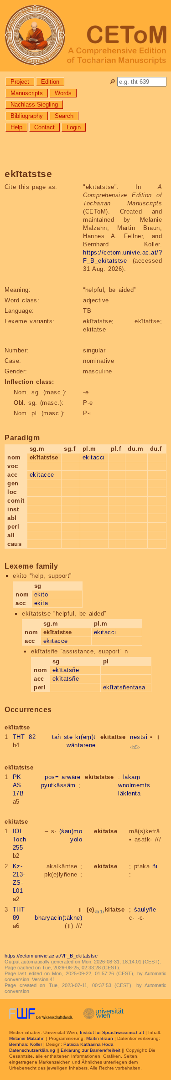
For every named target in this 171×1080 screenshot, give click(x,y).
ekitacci (94, 457)
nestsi (138, 737)
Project (19, 81)
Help (16, 127)
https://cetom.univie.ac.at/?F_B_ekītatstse (51, 955)
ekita (41, 603)
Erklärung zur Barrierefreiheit (90, 1050)
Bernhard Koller (25, 1044)
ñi (154, 866)
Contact (44, 127)
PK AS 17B (18, 785)
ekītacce (42, 474)
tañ (56, 737)
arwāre (71, 777)
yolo (76, 839)
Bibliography (26, 115)
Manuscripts (26, 93)
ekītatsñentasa (124, 687)
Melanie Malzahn (27, 1038)
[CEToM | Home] (85, 35)
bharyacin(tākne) (58, 917)
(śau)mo (71, 831)
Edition (50, 81)
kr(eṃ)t (85, 737)
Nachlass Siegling (34, 104)
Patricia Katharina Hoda (88, 1044)
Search (64, 115)
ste (68, 737)
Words (63, 93)
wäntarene (81, 745)
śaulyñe (145, 909)
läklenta (129, 793)
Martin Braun (99, 1038)
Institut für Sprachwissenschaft (112, 1032)
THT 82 (24, 737)
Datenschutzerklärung (32, 1050)
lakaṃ (131, 777)
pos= (52, 777)
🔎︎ (112, 81)
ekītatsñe (65, 670)
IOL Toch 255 (19, 839)
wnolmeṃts (134, 785)
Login (74, 127)
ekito (41, 594)
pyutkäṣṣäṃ (58, 785)
